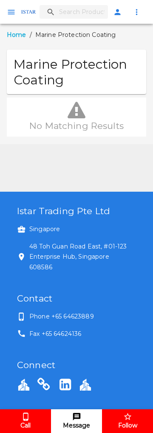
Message (76, 425)
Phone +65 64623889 (61, 316)
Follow (127, 425)
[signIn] (117, 12)
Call (25, 425)
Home (16, 35)
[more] (136, 12)
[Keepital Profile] (24, 384)
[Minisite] (85, 384)
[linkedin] (65, 385)
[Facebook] (44, 385)
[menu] (11, 12)
